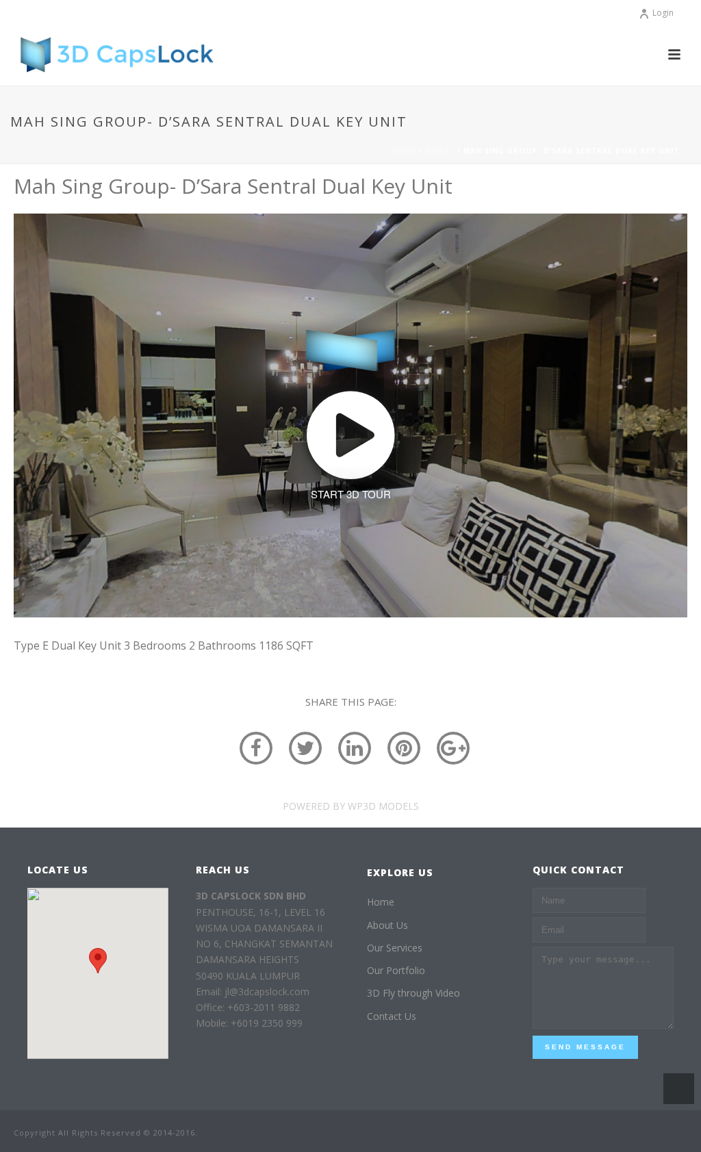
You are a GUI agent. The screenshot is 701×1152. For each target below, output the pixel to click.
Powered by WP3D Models (351, 805)
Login (663, 12)
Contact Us (391, 1016)
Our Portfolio (396, 970)
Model (440, 150)
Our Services (394, 947)
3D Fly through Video (413, 992)
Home (404, 150)
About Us (387, 925)
